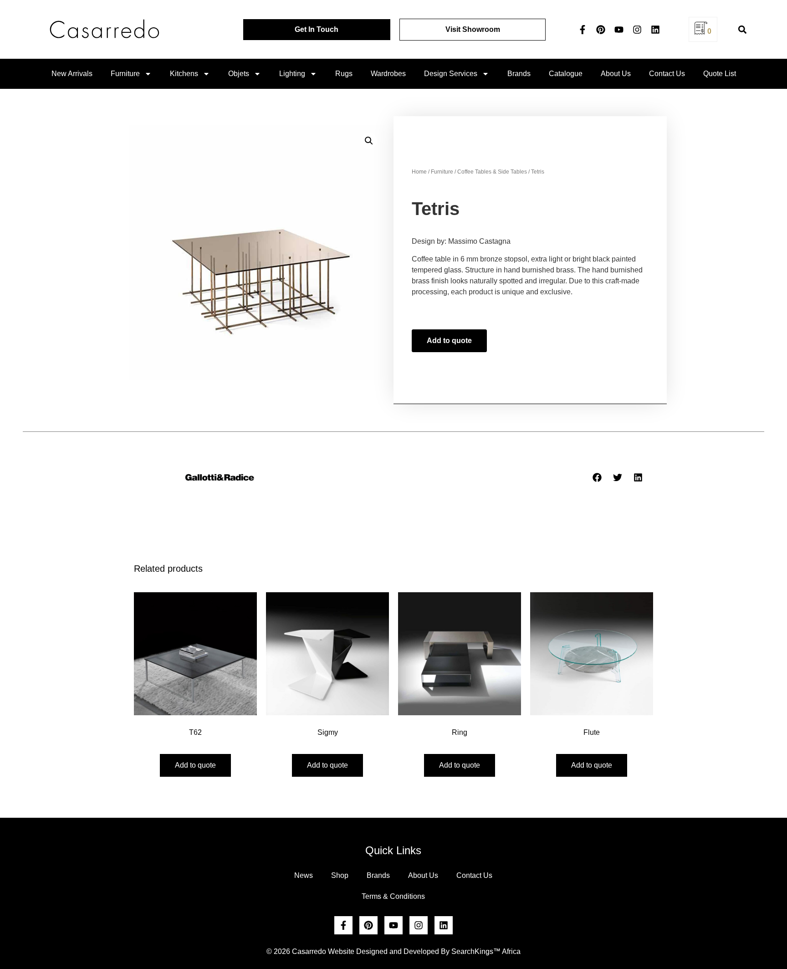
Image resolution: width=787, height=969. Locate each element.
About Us (616, 73)
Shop (339, 875)
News (303, 875)
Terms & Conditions (393, 896)
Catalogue (566, 73)
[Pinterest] (601, 30)
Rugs (344, 73)
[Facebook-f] (582, 30)
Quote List (719, 73)
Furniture (125, 73)
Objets (238, 73)
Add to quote (449, 340)
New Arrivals (71, 73)
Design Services (450, 73)
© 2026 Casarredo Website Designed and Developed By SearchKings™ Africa (393, 951)
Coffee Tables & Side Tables (492, 172)
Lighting (292, 73)
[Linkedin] (655, 30)
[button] (742, 29)
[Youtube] (619, 30)
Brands (519, 73)
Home (419, 172)
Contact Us (667, 73)
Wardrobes (388, 73)
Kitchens (184, 73)
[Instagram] (637, 30)
